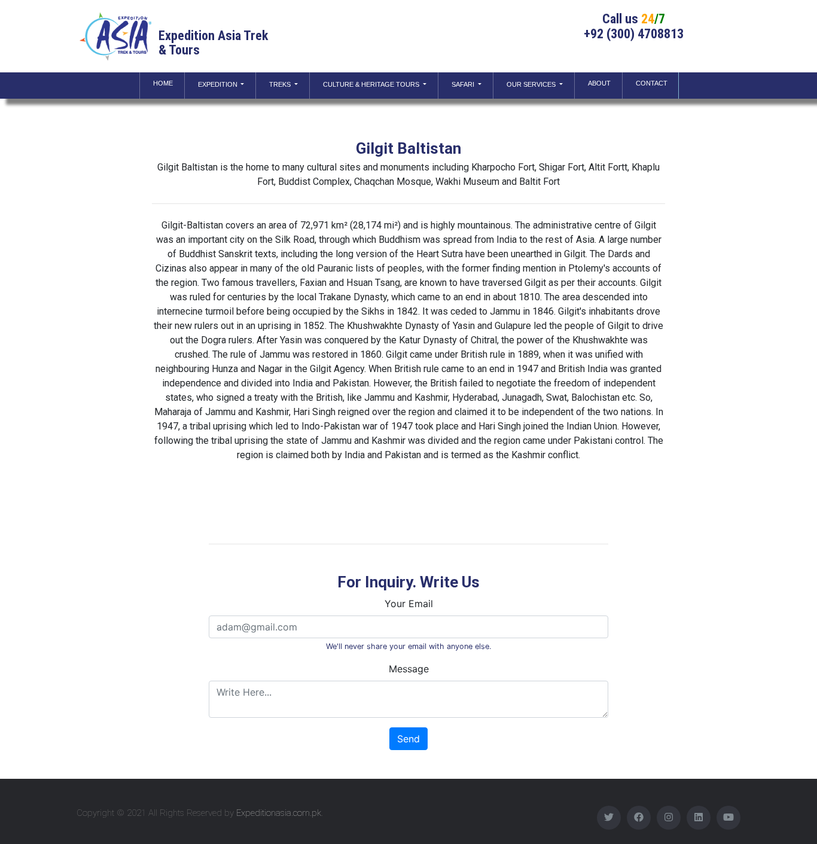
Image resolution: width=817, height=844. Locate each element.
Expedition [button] (218, 84)
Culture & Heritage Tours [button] (372, 84)
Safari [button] (464, 84)
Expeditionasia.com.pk (278, 813)
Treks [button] (280, 84)
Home (165, 83)
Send (408, 739)
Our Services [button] (532, 84)
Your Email (409, 604)
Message (409, 669)
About (599, 83)
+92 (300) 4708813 (634, 33)
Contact (651, 83)
